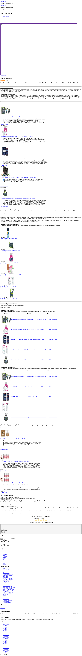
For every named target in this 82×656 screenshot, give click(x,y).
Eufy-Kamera (5, 582)
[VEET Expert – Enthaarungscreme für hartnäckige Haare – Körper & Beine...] (11, 261)
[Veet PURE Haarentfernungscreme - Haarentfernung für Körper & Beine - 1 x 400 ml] (5, 135)
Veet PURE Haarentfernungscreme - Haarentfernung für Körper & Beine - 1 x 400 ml (16, 136)
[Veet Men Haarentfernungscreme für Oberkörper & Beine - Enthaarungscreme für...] (11, 297)
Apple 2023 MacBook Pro (8, 592)
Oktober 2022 (5, 636)
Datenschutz (2, 608)
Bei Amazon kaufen (4, 124)
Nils (1, 75)
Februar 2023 (5, 631)
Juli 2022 (4, 639)
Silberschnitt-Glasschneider (8, 575)
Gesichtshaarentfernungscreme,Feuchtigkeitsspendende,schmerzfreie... (13, 482)
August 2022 (5, 638)
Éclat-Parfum (5, 577)
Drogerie (7, 16)
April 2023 (5, 629)
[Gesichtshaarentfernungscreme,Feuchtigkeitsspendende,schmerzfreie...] (5, 481)
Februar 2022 (5, 644)
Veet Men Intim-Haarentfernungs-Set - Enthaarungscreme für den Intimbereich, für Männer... (18, 116)
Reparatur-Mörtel (6, 591)
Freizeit (4, 557)
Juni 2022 (5, 640)
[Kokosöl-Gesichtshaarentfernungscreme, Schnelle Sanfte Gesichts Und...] (5, 437)
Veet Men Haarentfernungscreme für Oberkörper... (10, 298)
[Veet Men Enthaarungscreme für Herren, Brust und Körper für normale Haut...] (11, 249)
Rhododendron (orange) (7, 602)
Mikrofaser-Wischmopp (7, 594)
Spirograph (5, 572)
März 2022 (5, 643)
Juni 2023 (5, 627)
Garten (4, 558)
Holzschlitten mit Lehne (7, 580)
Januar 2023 (5, 632)
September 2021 (6, 650)
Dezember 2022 (6, 634)
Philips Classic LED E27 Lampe (9, 587)
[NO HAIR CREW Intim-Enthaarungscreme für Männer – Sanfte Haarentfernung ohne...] (5, 155)
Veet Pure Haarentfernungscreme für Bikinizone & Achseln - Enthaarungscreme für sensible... (29, 349)
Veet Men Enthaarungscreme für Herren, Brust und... (10, 250)
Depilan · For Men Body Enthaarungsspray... (9, 238)
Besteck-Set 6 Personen (7, 600)
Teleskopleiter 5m (6, 569)
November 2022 (6, 635)
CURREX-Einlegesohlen (8, 579)
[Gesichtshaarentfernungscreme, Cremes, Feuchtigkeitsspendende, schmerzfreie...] (5, 460)
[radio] (36, 520)
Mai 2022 (5, 641)
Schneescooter (5, 576)
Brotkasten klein (6, 599)
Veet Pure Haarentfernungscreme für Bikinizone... (9, 286)
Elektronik (5, 556)
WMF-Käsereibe (6, 581)
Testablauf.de (3, 1)
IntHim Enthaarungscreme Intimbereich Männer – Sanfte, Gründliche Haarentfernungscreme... (18, 177)
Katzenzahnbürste (6, 570)
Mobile (4, 561)
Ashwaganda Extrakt (7, 593)
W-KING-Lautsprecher (7, 578)
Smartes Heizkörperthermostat (8, 589)
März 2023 (5, 630)
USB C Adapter (6, 595)
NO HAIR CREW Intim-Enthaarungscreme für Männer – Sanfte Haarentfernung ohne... (17, 156)
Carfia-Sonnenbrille (6, 598)
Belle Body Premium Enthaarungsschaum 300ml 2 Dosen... (11, 274)
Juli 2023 (4, 626)
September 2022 (6, 637)
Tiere (4, 563)
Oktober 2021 (5, 649)
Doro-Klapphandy (6, 573)
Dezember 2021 (6, 647)
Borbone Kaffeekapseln (7, 588)
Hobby (4, 560)
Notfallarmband (6, 568)
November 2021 (6, 648)
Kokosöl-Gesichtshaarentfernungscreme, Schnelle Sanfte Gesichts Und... (14, 438)
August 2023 (5, 625)
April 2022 (5, 642)
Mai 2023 (5, 628)
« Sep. (1, 549)
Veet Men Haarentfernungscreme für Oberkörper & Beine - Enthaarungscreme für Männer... (17, 198)
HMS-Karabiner (6, 601)
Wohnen (4, 564)
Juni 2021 (5, 652)
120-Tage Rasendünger (7, 586)
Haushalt (4, 559)
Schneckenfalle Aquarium (8, 574)
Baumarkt (5, 554)
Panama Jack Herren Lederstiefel (9, 585)
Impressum (2, 606)
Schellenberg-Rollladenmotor (8, 596)
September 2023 (6, 624)
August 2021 (5, 651)
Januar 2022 (5, 645)
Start (4, 16)
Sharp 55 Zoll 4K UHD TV (8, 590)
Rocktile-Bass (5, 583)
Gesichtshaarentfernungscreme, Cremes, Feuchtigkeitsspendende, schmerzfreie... (15, 461)
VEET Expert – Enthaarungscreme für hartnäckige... (10, 262)
